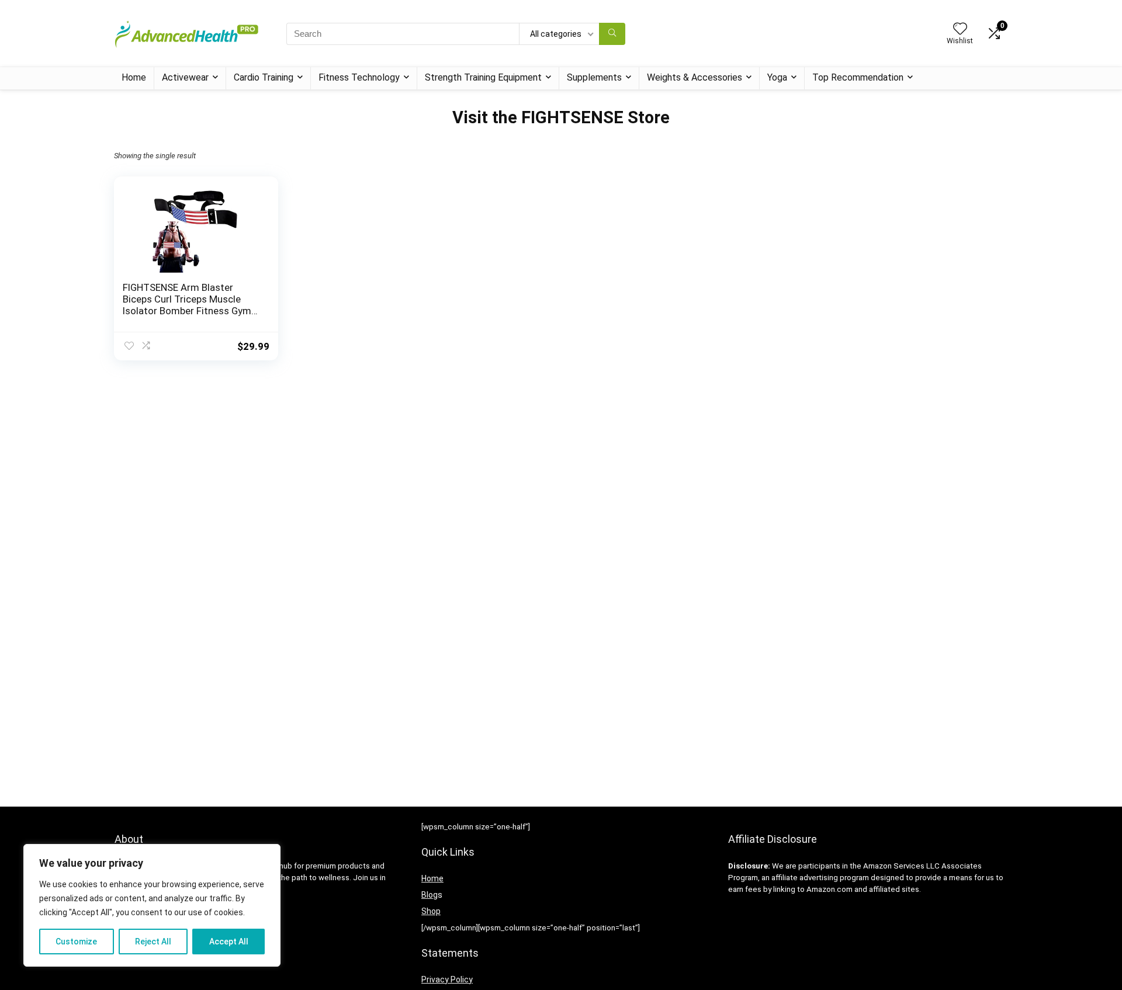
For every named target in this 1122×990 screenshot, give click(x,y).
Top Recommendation (857, 77)
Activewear (185, 77)
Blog (429, 894)
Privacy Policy (447, 979)
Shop (431, 911)
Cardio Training (263, 77)
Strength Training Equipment (483, 77)
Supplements (594, 77)
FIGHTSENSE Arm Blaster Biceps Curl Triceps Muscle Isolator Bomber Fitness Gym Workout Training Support (187, 305)
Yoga (777, 77)
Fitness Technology (359, 77)
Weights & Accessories (694, 77)
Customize (76, 941)
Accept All (228, 941)
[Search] (612, 34)
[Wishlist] (960, 30)
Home (134, 77)
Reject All (153, 941)
